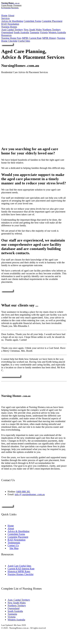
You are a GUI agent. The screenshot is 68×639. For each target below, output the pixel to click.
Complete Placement (52, 21)
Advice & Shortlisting (12, 21)
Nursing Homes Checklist (20, 574)
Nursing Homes (9, 26)
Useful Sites (24, 41)
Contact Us (13, 545)
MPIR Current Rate (32, 38)
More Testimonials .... (10, 376)
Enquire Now (7, 44)
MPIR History (49, 38)
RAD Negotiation (10, 24)
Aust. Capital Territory (19, 600)
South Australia (21, 32)
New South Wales (33, 29)
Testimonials (14, 542)
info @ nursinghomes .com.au (30, 494)
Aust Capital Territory (12, 29)
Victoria (44, 32)
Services (5, 18)
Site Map (14, 548)
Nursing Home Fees (11, 38)
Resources (6, 35)
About (11, 15)
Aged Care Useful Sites (19, 565)
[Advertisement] (34, 110)
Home (4, 15)
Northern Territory (51, 29)
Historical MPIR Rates (19, 571)
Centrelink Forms (32, 21)
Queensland (7, 32)
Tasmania (34, 32)
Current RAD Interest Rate (21, 568)
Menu (4, 13)
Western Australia (57, 32)
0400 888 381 (23, 491)
